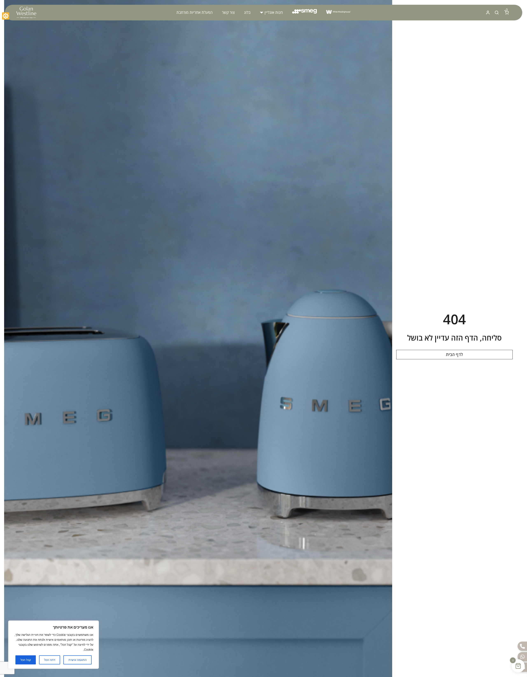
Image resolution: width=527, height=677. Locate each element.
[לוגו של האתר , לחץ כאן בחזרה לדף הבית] (26, 12)
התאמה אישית (78, 660)
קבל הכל (26, 660)
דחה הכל (49, 660)
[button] (271, 12)
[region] (53, 645)
